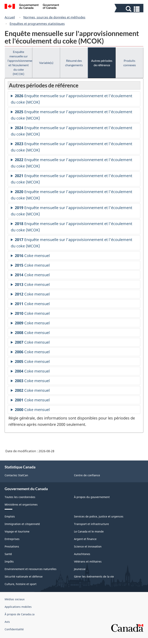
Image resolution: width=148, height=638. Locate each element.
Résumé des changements (74, 63)
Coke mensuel (32, 256)
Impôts (9, 561)
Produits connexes (129, 63)
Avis (7, 622)
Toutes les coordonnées (20, 497)
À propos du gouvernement (92, 497)
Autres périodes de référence (101, 63)
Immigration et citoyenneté (22, 524)
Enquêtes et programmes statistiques (37, 24)
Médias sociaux (14, 599)
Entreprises (12, 539)
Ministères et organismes (21, 504)
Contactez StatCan (16, 475)
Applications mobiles (18, 607)
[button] (129, 9)
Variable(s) (46, 62)
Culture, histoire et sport (20, 584)
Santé (8, 554)
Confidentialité (14, 629)
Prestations (12, 546)
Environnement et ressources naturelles (30, 569)
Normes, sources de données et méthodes (54, 17)
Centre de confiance (87, 475)
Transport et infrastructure (91, 524)
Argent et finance (85, 539)
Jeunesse (80, 569)
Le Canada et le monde (89, 531)
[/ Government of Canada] (32, 7)
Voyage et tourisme (17, 531)
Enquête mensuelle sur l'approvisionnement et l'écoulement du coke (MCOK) (20, 63)
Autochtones (82, 554)
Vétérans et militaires (88, 561)
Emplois (10, 516)
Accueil (10, 17)
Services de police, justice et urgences (98, 516)
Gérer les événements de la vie (94, 576)
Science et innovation (88, 546)
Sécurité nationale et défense (24, 576)
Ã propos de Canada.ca (19, 614)
